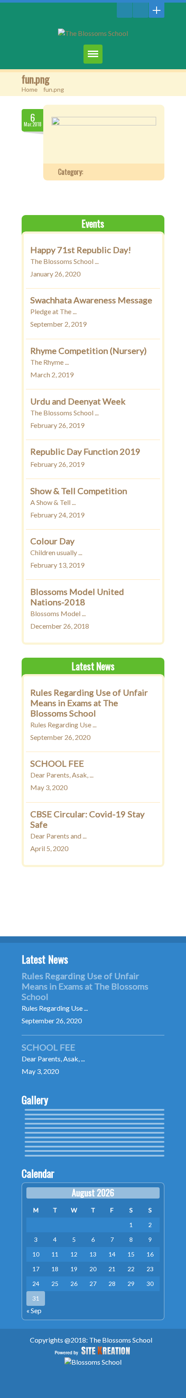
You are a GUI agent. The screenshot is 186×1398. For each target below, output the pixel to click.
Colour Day (52, 541)
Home (30, 89)
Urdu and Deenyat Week (77, 401)
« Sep (34, 1310)
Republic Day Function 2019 (85, 451)
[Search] (124, 10)
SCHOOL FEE (57, 763)
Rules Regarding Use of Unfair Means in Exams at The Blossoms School (89, 702)
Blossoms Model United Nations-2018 (77, 596)
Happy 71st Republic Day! (80, 249)
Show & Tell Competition (78, 490)
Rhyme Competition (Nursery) (88, 350)
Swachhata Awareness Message (91, 300)
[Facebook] (140, 10)
